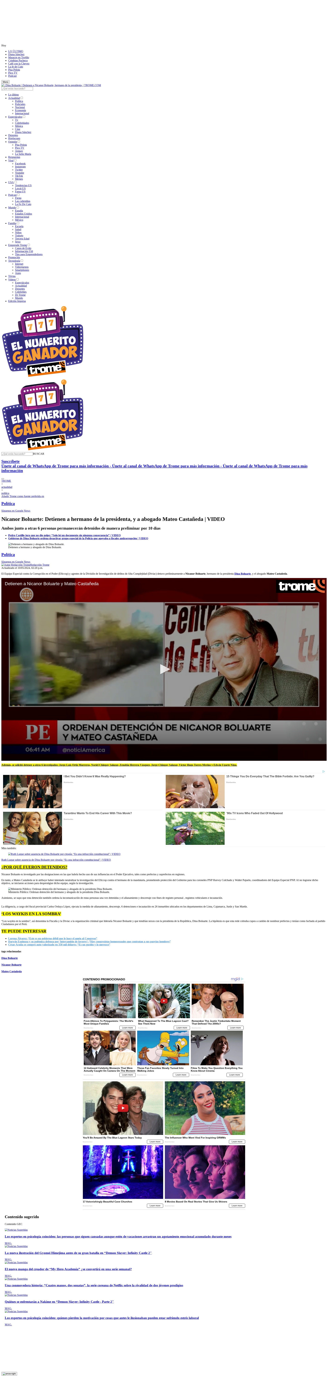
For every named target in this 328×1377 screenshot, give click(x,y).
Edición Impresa (17, 301)
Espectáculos (15, 116)
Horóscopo (14, 138)
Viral (10, 160)
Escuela (19, 226)
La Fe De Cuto (23, 204)
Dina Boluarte (9, 958)
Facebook (20, 163)
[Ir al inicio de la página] (9, 1374)
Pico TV (12, 72)
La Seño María (23, 154)
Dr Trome (20, 294)
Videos (12, 279)
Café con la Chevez (18, 63)
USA (11, 182)
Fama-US (20, 191)
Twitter (19, 169)
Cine (17, 129)
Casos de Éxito (23, 248)
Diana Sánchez (16, 54)
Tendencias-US (23, 185)
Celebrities (20, 291)
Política (19, 101)
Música (19, 126)
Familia (12, 223)
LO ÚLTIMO (15, 51)
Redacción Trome (39, 564)
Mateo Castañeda (11, 971)
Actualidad (14, 98)
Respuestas (14, 157)
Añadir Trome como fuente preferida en (22, 496)
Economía (20, 110)
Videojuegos (22, 266)
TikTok (19, 175)
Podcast (12, 75)
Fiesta (18, 198)
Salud (18, 229)
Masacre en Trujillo (18, 57)
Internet (19, 263)
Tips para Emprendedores (29, 254)
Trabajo (19, 235)
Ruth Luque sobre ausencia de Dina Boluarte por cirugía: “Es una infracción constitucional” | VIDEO (56, 859)
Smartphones (22, 270)
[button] (38, 453)
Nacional (20, 107)
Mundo (12, 207)
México (19, 219)
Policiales (20, 104)
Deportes (13, 135)
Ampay (19, 150)
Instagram (20, 166)
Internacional (22, 113)
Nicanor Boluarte (11, 964)
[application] (164, 669)
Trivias (12, 276)
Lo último (13, 94)
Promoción (14, 257)
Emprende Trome (17, 245)
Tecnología (14, 260)
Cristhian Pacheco (18, 60)
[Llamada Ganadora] (42, 377)
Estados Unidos (23, 213)
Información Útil (24, 251)
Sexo (17, 241)
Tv (16, 119)
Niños (18, 232)
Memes (19, 178)
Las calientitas (22, 201)
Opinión (12, 141)
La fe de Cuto (15, 66)
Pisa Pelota (14, 69)
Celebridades (22, 122)
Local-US (20, 188)
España (19, 210)
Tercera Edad (22, 238)
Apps (18, 273)
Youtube (19, 172)
